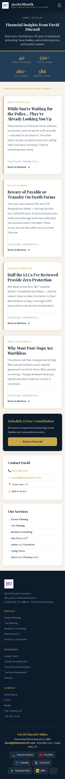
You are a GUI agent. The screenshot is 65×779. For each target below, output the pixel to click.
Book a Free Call (32, 442)
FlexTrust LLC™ (19, 538)
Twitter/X (44, 762)
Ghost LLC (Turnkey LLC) (24, 557)
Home (25, 17)
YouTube (48, 754)
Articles (8, 678)
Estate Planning (19, 519)
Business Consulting (21, 532)
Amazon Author (25, 754)
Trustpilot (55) (22, 770)
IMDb (41, 770)
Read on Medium (17, 167)
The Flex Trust (12, 716)
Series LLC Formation (23, 545)
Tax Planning (18, 526)
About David (10, 695)
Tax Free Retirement (15, 672)
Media (7, 705)
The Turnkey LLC (13, 711)
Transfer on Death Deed (17, 667)
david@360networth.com (26, 478)
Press (7, 700)
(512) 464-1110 (20, 471)
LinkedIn (24, 762)
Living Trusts (18, 551)
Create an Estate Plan (15, 661)
